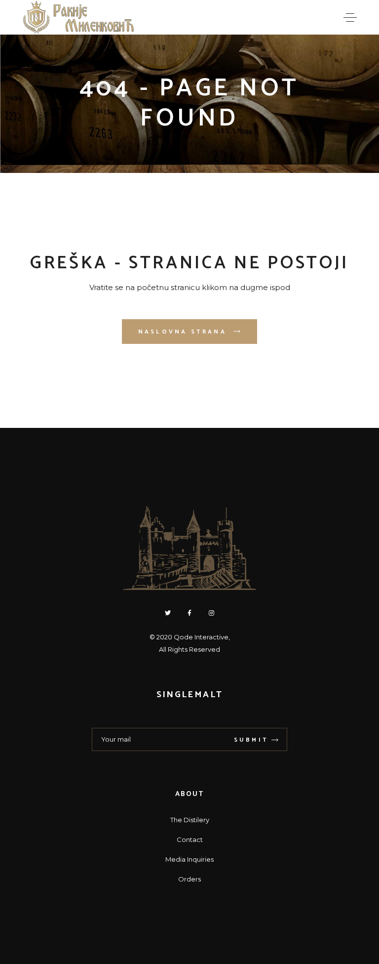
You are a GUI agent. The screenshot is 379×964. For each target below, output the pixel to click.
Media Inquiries (189, 859)
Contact (190, 839)
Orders (189, 879)
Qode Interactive (201, 637)
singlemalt (189, 694)
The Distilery (189, 820)
